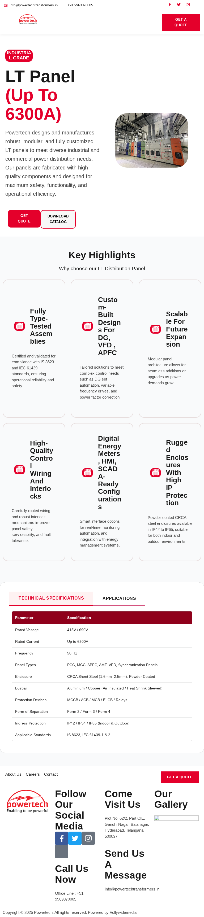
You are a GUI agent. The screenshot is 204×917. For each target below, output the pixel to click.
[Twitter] (179, 4)
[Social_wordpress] (197, 4)
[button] (152, 22)
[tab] (51, 599)
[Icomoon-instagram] (188, 4)
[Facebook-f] (170, 4)
